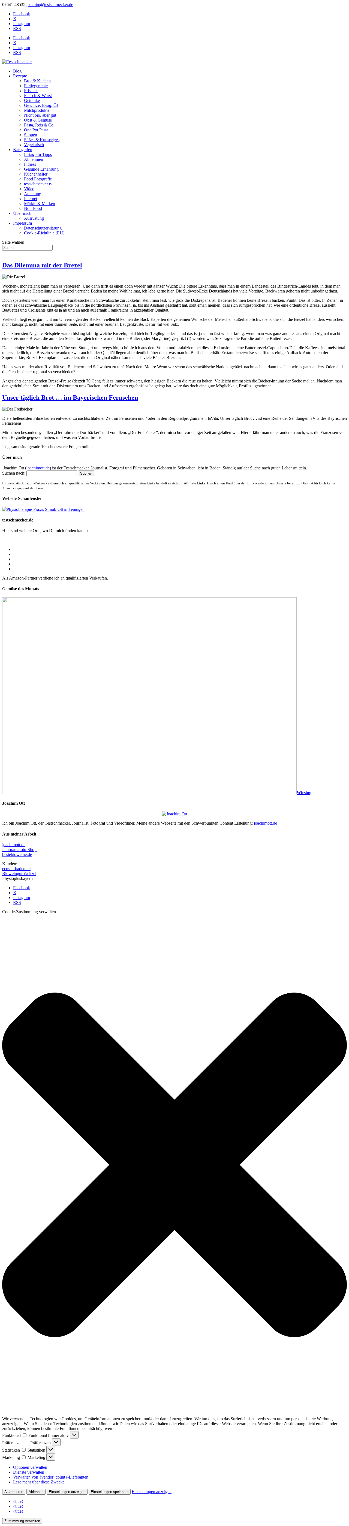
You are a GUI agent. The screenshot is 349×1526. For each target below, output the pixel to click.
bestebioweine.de (17, 854)
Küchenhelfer (35, 174)
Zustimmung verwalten (22, 1521)
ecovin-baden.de (16, 868)
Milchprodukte (36, 110)
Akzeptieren (13, 1492)
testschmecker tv (38, 184)
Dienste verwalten (28, 1472)
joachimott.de (38, 468)
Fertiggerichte (36, 85)
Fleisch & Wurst (38, 95)
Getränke (32, 100)
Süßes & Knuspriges (41, 139)
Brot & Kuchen (37, 81)
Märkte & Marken (39, 203)
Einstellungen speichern (109, 1492)
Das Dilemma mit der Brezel (42, 265)
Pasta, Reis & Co (38, 125)
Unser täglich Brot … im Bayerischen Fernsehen (70, 397)
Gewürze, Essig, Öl (41, 105)
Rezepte (20, 76)
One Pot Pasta (36, 130)
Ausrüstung (34, 218)
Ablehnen (36, 1492)
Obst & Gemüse (38, 120)
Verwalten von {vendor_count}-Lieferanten (50, 1477)
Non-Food (33, 208)
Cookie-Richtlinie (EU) (44, 233)
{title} (18, 1501)
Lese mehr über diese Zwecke (39, 1482)
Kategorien (22, 149)
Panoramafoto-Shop (19, 849)
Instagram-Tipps (38, 154)
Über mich (22, 213)
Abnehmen (33, 159)
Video (29, 188)
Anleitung (32, 193)
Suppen (30, 134)
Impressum (22, 223)
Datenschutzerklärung (43, 228)
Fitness (30, 164)
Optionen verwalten (30, 1467)
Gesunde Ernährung (41, 169)
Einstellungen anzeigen (67, 1492)
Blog (17, 71)
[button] (174, 1165)
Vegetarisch (34, 144)
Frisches (31, 90)
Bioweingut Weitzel (19, 873)
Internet (30, 198)
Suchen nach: (13, 473)
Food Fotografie (38, 179)
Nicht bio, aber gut (40, 115)
